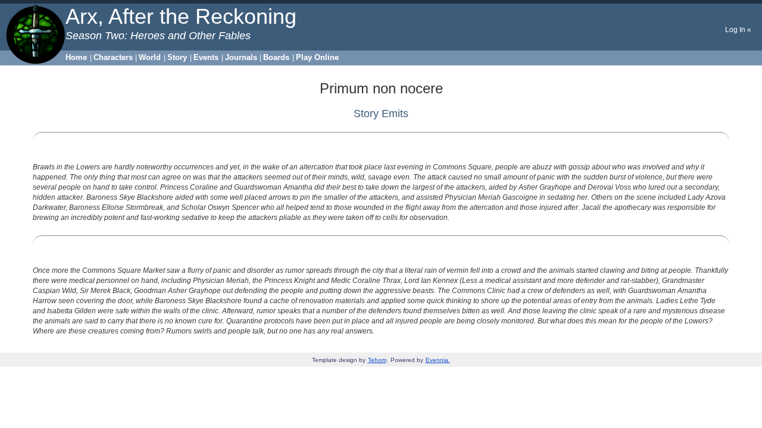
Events (205, 57)
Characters (113, 57)
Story (177, 57)
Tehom (377, 360)
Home (76, 57)
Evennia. (438, 360)
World (150, 57)
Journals (241, 57)
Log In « (738, 30)
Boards (276, 57)
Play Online (317, 57)
